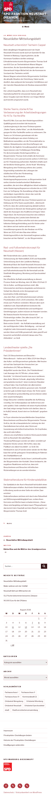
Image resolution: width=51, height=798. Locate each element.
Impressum (8, 731)
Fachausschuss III (12, 697)
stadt (7, 710)
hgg (24, 35)
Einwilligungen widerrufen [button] (14, 745)
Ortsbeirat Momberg (34, 701)
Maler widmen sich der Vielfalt (16, 586)
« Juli (12, 645)
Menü (26, 27)
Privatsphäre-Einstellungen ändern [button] (18, 735)
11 (13, 627)
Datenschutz (9, 792)
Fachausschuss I (11, 692)
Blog (9, 523)
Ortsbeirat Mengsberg (14, 701)
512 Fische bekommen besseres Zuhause (20, 596)
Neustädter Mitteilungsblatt (15, 581)
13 (26, 627)
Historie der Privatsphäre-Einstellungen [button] (20, 740)
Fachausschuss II (28, 692)
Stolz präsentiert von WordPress (29, 792)
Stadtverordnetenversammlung (25, 710)
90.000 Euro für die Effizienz (15, 601)
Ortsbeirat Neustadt (13, 706)
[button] (13, 785)
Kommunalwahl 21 (29, 697)
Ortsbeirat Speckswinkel (34, 706)
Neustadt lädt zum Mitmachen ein (17, 591)
